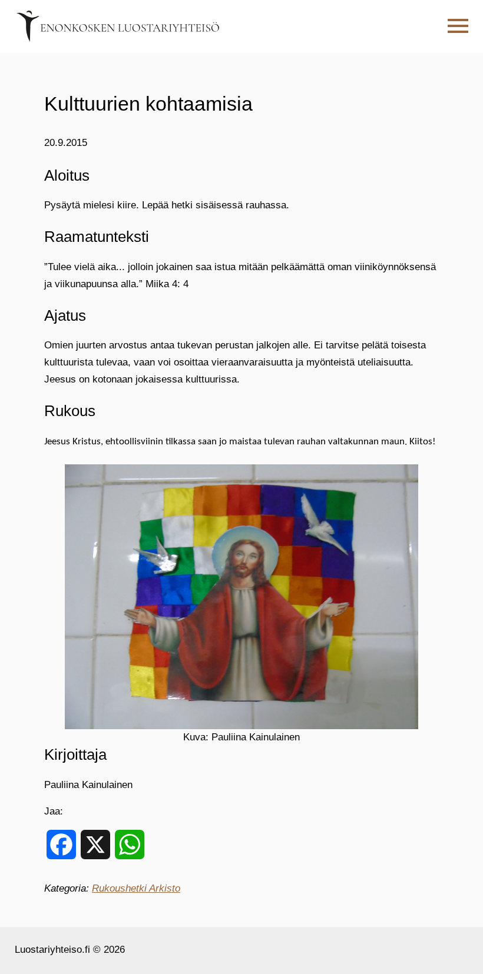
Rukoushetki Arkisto (136, 888)
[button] (458, 26)
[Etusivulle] (118, 26)
